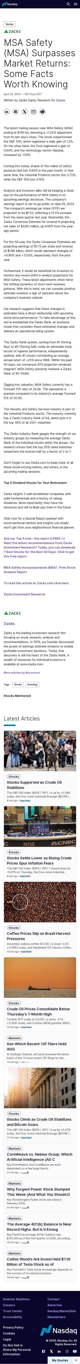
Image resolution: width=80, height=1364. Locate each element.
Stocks (9, 24)
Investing (32, 684)
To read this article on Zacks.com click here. (36, 583)
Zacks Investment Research (24, 594)
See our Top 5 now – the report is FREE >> (34, 538)
